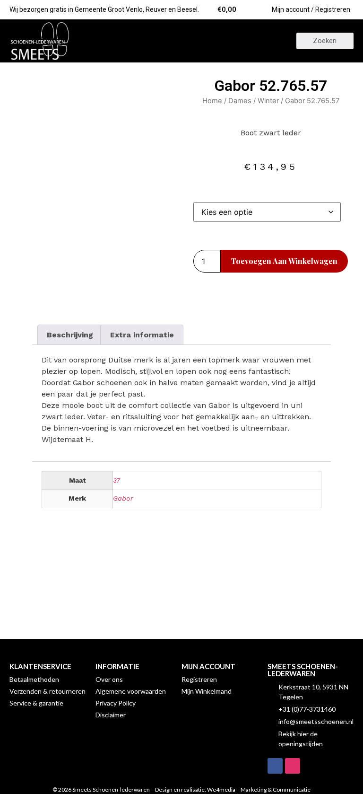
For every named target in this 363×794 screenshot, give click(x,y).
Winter (268, 101)
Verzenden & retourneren (47, 691)
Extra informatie (142, 334)
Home (212, 101)
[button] (181, 41)
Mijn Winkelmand (207, 691)
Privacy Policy (115, 703)
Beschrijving (70, 334)
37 (116, 480)
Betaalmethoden (34, 679)
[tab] (70, 335)
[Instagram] (292, 765)
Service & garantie (36, 703)
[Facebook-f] (275, 765)
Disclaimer (110, 715)
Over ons (109, 679)
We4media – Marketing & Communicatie (259, 789)
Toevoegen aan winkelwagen (284, 261)
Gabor (123, 498)
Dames (239, 101)
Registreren (199, 679)
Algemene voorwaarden (130, 691)
